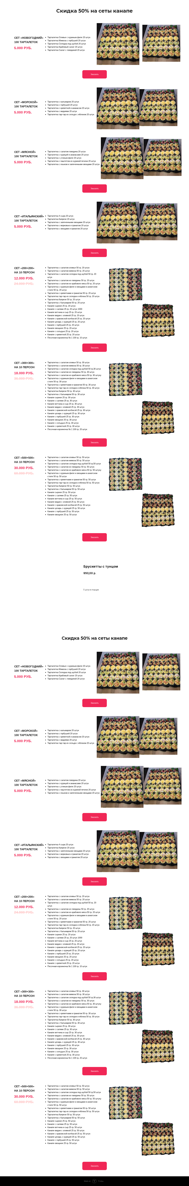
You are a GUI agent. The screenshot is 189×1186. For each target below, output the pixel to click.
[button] (94, 74)
